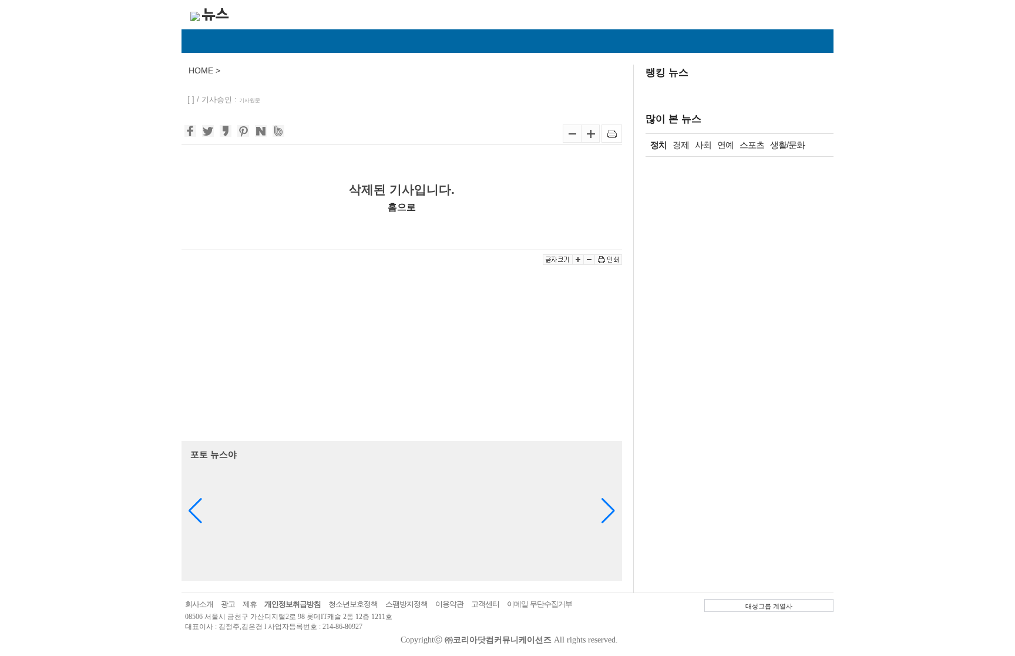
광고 (228, 604)
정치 (658, 145)
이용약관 (449, 604)
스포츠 (752, 145)
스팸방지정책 (406, 604)
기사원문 (249, 100)
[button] (608, 511)
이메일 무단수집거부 (539, 604)
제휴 (250, 604)
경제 (681, 145)
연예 (725, 145)
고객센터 (485, 604)
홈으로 (402, 206)
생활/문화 (787, 145)
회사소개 (199, 604)
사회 (703, 145)
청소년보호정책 (353, 604)
